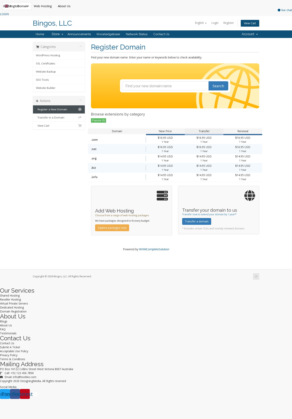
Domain (22, 6)
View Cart (250, 23)
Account (249, 34)
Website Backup (46, 71)
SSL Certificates (45, 63)
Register (228, 23)
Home (7, 6)
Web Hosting (43, 6)
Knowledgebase (108, 34)
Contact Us (161, 34)
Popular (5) (98, 120)
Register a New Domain (51, 109)
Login (215, 23)
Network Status (136, 34)
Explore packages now (112, 228)
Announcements (79, 34)
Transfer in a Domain (50, 117)
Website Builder (45, 88)
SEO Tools (42, 79)
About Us (64, 6)
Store (56, 34)
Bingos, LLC (52, 23)
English (200, 23)
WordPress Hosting (48, 55)
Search (218, 85)
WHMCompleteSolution (154, 249)
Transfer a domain (197, 221)
